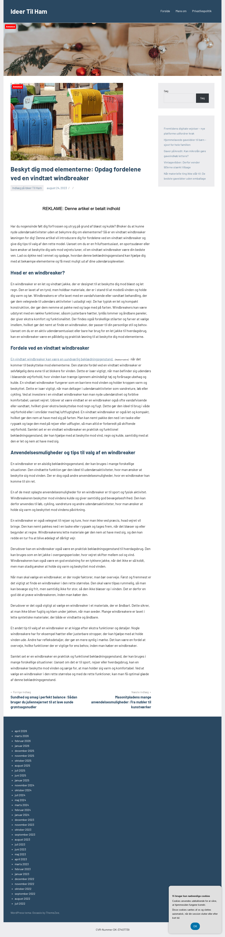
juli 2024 (20, 795)
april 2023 (21, 859)
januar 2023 (22, 874)
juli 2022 (20, 903)
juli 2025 (20, 770)
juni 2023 (20, 849)
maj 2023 (20, 854)
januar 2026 (22, 745)
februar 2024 (23, 809)
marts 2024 (22, 805)
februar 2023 (23, 869)
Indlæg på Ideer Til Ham (27, 188)
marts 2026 (22, 736)
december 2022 (24, 878)
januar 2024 (22, 814)
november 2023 (24, 824)
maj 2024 (20, 800)
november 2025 (24, 755)
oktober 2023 (23, 829)
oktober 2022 (23, 888)
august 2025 (22, 765)
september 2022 (25, 893)
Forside (165, 11)
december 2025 (24, 750)
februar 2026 (23, 740)
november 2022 (24, 883)
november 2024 (24, 785)
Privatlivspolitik (202, 11)
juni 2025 (20, 775)
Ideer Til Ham (29, 11)
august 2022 (22, 898)
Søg (166, 91)
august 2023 (22, 839)
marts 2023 (22, 864)
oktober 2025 (23, 760)
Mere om (181, 11)
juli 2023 (20, 844)
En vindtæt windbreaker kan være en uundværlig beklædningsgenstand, (62, 359)
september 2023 (25, 834)
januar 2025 (22, 780)
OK (195, 926)
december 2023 (24, 819)
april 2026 (21, 731)
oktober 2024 (23, 790)
